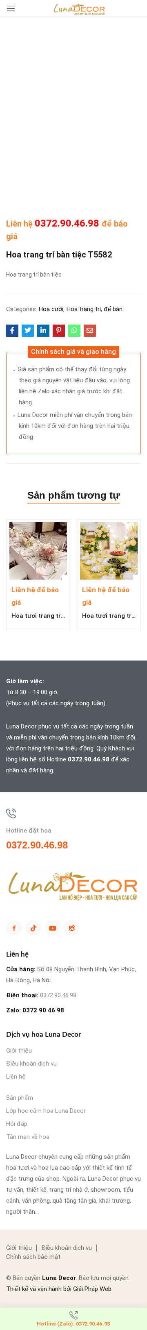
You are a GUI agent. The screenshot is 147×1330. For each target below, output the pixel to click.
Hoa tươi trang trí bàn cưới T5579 (38, 615)
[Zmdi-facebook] (14, 928)
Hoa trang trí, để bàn (94, 309)
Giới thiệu (19, 1050)
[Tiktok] (33, 928)
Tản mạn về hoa (27, 1136)
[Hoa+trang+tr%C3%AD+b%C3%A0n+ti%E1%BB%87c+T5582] (28, 331)
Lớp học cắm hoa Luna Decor (46, 1110)
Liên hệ (16, 1076)
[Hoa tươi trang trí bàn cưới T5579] (38, 551)
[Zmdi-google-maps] (72, 928)
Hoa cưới (51, 309)
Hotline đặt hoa (28, 830)
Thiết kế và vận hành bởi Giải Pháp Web (58, 1289)
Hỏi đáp (16, 1123)
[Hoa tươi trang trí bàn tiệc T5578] (109, 551)
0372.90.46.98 (68, 223)
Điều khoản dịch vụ (31, 1063)
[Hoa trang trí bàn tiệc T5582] (12, 331)
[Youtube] (52, 928)
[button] (73, 352)
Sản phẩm (19, 1097)
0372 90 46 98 (43, 1010)
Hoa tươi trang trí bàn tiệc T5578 (109, 615)
